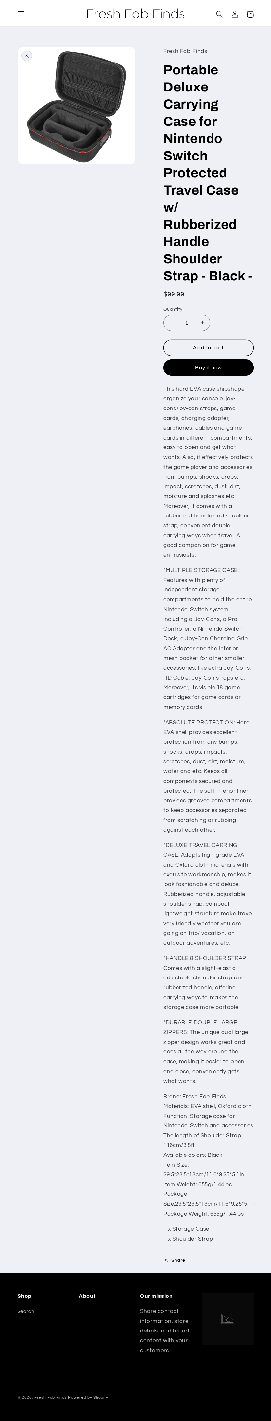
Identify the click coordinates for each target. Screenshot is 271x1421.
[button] (20, 14)
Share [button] (178, 1260)
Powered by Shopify (88, 1397)
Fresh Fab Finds (50, 1397)
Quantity (172, 309)
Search (26, 1311)
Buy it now (208, 367)
